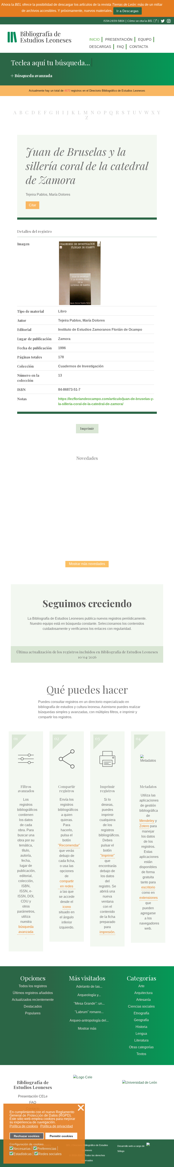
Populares (33, 1013)
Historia (141, 1027)
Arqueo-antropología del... (89, 1020)
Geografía (141, 1020)
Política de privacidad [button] (56, 1126)
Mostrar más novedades (87, 564)
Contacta (138, 47)
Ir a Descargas (127, 11)
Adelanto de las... (89, 986)
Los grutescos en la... (87, 484)
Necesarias (22, 1148)
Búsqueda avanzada (33, 75)
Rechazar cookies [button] (26, 1136)
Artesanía (143, 999)
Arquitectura (143, 993)
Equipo (144, 39)
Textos (141, 1054)
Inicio (94, 39)
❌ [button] (80, 1108)
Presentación (118, 39)
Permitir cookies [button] (61, 1136)
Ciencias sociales (141, 1006)
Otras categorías (141, 1047)
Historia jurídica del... (131, 484)
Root (50, 492)
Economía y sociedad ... (109, 528)
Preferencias (46, 1148)
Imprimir (87, 429)
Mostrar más (87, 1028)
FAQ (120, 47)
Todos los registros (33, 986)
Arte (141, 986)
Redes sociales (50, 1154)
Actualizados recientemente (33, 999)
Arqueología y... (89, 995)
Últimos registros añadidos (33, 993)
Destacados (33, 1006)
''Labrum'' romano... (89, 1012)
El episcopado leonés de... (42, 484)
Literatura (141, 1040)
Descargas (100, 47)
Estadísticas (22, 1154)
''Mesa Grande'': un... (89, 1003)
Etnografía (141, 1013)
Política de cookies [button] (24, 1126)
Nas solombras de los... (65, 528)
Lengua (141, 1033)
